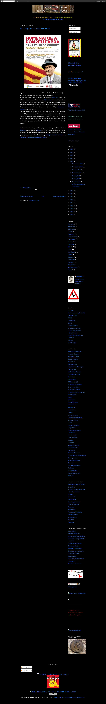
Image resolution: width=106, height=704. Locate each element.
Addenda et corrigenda (74, 351)
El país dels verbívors (74, 328)
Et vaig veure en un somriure (76, 392)
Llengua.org (71, 320)
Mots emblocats (72, 448)
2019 (72, 152)
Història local (72, 405)
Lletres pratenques (73, 504)
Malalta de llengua (73, 445)
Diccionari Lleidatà (73, 553)
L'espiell (70, 412)
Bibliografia (71, 229)
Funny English (72, 395)
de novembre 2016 (77, 167)
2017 (72, 158)
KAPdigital (71, 407)
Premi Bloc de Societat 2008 (76, 110)
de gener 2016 (76, 182)
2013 (72, 197)
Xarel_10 (70, 476)
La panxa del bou (73, 420)
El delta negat (72, 343)
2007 (72, 215)
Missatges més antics (59, 196)
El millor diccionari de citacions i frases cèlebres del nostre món (76, 132)
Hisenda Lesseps (73, 402)
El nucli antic (72, 497)
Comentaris (73, 32)
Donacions (71, 244)
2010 (72, 206)
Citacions (71, 234)
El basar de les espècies (75, 384)
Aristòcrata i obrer (73, 356)
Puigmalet (80, 276)
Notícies (30, 189)
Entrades (73, 28)
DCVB (70, 318)
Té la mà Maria (72, 470)
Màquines (71, 257)
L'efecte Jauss (72, 410)
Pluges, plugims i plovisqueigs (77, 455)
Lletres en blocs (72, 437)
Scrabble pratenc (73, 514)
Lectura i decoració (73, 425)
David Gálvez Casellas (74, 372)
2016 (72, 161)
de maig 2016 (76, 176)
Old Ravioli (71, 450)
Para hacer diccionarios (75, 564)
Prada (39, 130)
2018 (72, 155)
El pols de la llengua (74, 389)
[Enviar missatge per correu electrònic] (35, 189)
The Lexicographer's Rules (76, 559)
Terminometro (72, 556)
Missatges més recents (26, 196)
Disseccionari (72, 379)
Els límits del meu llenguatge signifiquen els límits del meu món (77, 80)
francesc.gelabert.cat (74, 502)
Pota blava (71, 507)
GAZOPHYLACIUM (53, 7)
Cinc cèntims (72, 369)
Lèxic (69, 249)
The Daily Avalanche (74, 465)
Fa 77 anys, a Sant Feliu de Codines (35, 28)
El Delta (70, 494)
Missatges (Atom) (34, 200)
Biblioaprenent (72, 364)
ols (73, 72)
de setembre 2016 (77, 173)
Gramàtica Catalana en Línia (63, 17)
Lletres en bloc (72, 435)
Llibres (70, 254)
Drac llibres (71, 487)
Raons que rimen (73, 458)
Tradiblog (71, 468)
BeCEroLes (71, 362)
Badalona (23, 130)
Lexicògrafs (71, 252)
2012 (72, 200)
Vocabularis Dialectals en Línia (53, 19)
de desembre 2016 (77, 164)
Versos (70, 270)
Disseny (70, 242)
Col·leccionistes (72, 237)
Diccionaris (71, 239)
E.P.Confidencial (73, 382)
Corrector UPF (72, 315)
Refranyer (71, 463)
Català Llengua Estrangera (76, 367)
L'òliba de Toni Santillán (75, 417)
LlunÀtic (70, 440)
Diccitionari (71, 377)
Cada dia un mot (73, 326)
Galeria (70, 247)
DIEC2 (70, 323)
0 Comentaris (25, 187)
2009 (72, 209)
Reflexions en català (74, 460)
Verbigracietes (72, 267)
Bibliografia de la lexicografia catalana (74, 64)
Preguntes (71, 265)
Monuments (71, 260)
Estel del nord (72, 499)
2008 (72, 212)
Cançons (70, 232)
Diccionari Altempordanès (76, 551)
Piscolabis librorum (74, 453)
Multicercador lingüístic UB (76, 313)
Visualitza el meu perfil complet (79, 281)
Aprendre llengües (73, 354)
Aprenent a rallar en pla (75, 548)
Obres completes (49, 100)
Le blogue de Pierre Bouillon (76, 536)
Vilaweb (70, 340)
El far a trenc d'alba (73, 387)
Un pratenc (71, 522)
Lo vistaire (71, 442)
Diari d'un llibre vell (74, 374)
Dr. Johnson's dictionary (75, 543)
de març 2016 (76, 179)
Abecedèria (71, 226)
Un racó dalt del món (74, 473)
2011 (72, 203)
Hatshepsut (71, 400)
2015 (72, 191)
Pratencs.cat (71, 509)
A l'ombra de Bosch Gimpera (76, 484)
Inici (43, 196)
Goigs (69, 397)
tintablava (71, 520)
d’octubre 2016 (76, 170)
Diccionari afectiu (73, 546)
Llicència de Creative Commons (69, 697)
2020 (72, 149)
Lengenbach (71, 428)
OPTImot (71, 310)
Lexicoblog (71, 561)
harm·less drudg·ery (74, 533)
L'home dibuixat (73, 415)
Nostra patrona (72, 587)
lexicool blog (72, 531)
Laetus (70, 423)
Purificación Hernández (75, 512)
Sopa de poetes (72, 517)
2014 (72, 194)
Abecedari (71, 224)
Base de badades (73, 359)
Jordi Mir (55, 97)
